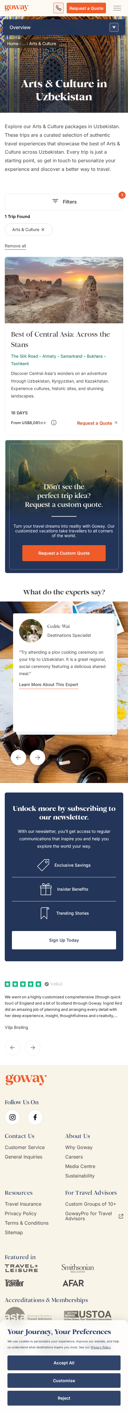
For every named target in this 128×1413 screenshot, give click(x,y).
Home (12, 44)
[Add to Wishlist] (115, 265)
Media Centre (80, 1166)
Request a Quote (86, 8)
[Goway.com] (16, 8)
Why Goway (79, 1147)
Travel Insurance (23, 1204)
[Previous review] (12, 1047)
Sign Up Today (64, 940)
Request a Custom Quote (64, 553)
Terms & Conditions (27, 1223)
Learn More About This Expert (48, 684)
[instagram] (12, 1117)
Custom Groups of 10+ (90, 1204)
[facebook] (35, 1117)
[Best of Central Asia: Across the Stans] (64, 346)
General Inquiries (23, 1156)
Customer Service (25, 1147)
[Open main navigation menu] (117, 8)
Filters (93, 199)
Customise (64, 1380)
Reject (64, 1398)
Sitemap (14, 1232)
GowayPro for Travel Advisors (88, 1216)
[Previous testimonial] (18, 757)
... (24, 44)
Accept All (64, 1362)
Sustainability (80, 1175)
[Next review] (32, 1047)
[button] (97, 422)
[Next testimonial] (37, 757)
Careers (74, 1156)
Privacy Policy (21, 1213)
